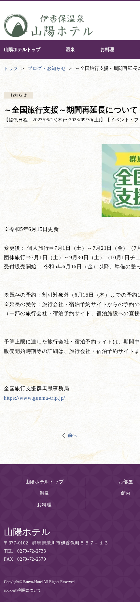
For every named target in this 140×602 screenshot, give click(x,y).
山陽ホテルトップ (44, 481)
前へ (72, 435)
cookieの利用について (22, 590)
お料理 (44, 504)
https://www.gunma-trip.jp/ (34, 398)
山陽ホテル (27, 532)
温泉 (44, 493)
